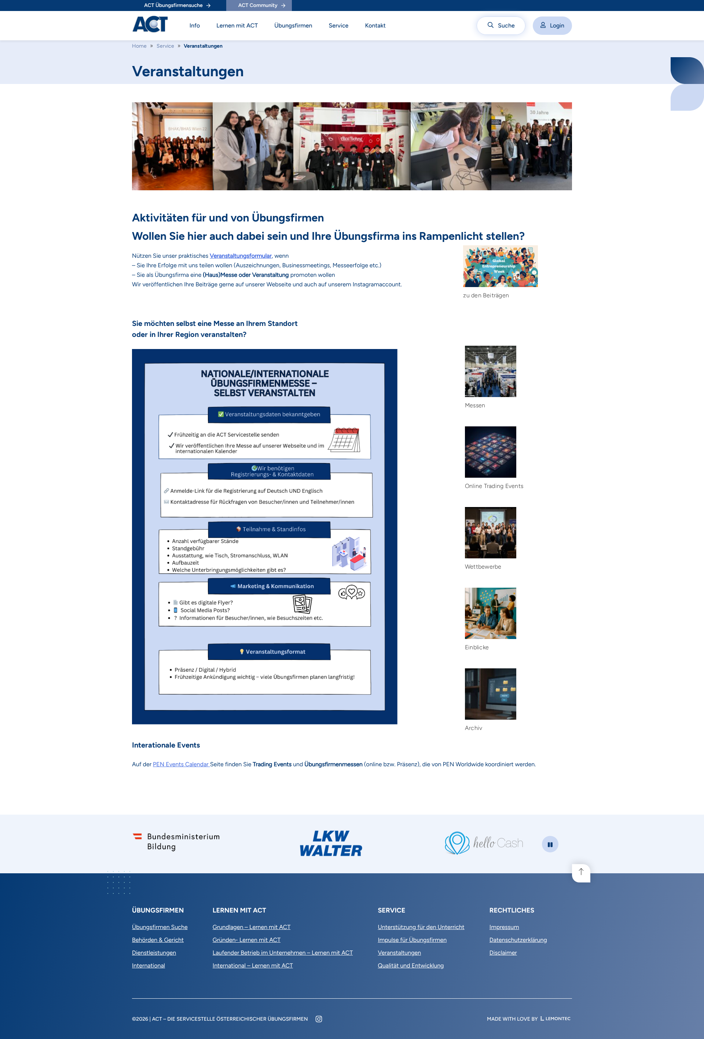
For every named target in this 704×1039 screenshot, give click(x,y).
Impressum (504, 927)
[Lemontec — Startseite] (555, 1019)
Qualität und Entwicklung (411, 965)
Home (139, 46)
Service (338, 25)
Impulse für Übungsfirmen (412, 939)
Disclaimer (503, 952)
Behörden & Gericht (158, 939)
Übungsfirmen (293, 25)
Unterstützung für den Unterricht (421, 927)
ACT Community (258, 5)
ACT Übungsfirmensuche (173, 5)
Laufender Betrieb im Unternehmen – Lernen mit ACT (283, 952)
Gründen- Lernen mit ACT (246, 939)
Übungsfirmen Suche (160, 927)
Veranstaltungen (399, 952)
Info (195, 25)
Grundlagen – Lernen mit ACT (251, 927)
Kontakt (375, 25)
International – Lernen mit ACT (253, 965)
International (148, 965)
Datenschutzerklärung (518, 939)
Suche (506, 25)
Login (557, 25)
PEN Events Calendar (181, 764)
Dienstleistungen (154, 952)
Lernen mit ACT (237, 25)
